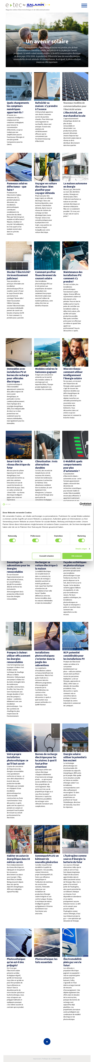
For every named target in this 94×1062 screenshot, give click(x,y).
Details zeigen (81, 549)
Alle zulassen (76, 556)
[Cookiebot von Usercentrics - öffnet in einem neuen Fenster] (81, 504)
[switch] (35, 540)
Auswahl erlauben (46, 556)
